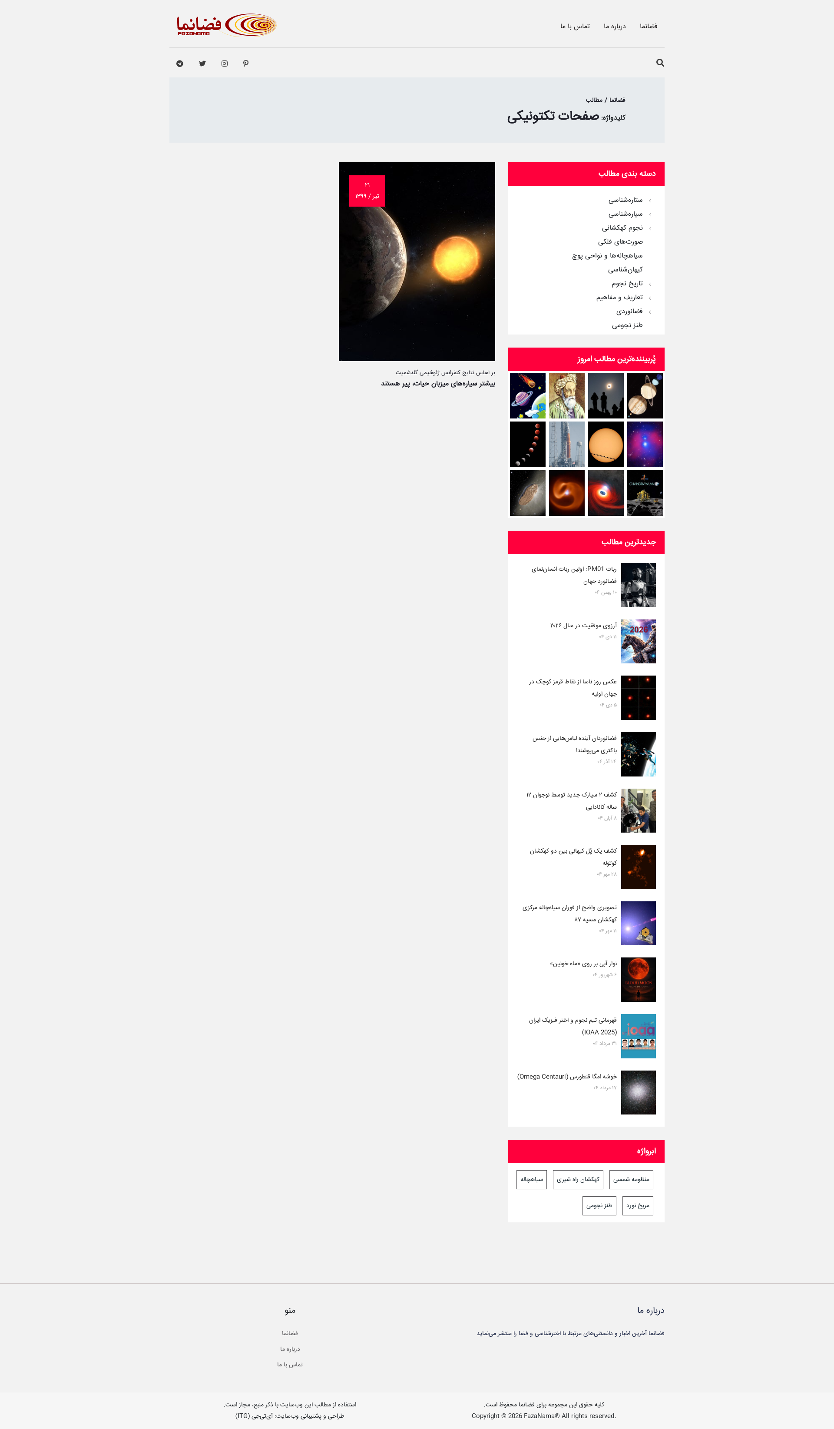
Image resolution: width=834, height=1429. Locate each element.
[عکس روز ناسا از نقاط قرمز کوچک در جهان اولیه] (638, 699)
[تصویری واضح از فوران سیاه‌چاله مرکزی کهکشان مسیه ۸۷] (638, 925)
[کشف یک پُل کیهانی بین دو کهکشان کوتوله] (638, 869)
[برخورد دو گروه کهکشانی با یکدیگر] (645, 444)
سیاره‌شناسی (626, 214)
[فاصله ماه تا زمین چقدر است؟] (645, 395)
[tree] (586, 260)
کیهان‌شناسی (625, 270)
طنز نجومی (627, 326)
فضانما (649, 26)
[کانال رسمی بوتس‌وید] (179, 64)
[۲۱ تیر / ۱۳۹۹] (417, 358)
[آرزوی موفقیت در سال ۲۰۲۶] (638, 643)
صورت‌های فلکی (620, 242)
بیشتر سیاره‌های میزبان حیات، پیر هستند (438, 383)
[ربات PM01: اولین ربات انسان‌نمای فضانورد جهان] (638, 587)
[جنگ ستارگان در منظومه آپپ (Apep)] (567, 493)
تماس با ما (575, 26)
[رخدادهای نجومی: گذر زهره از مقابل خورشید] (606, 444)
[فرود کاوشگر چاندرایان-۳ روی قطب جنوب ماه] (645, 493)
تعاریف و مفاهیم (619, 298)
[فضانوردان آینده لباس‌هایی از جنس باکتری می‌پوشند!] (638, 756)
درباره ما (615, 26)
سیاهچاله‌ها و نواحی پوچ (607, 256)
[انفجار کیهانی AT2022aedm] (606, 493)
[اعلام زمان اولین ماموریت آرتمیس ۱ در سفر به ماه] (567, 444)
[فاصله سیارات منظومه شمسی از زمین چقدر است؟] (528, 395)
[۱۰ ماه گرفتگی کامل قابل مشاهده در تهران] (528, 444)
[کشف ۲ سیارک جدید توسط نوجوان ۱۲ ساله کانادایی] (638, 813)
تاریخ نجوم (627, 284)
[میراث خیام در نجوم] (567, 395)
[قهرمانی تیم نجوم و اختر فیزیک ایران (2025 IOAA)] (638, 1038)
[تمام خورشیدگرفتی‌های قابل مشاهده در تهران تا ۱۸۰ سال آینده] (606, 395)
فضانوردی (629, 312)
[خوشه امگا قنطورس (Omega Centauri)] (638, 1094)
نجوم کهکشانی (622, 228)
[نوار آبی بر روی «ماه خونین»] (638, 981)
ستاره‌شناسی (626, 200)
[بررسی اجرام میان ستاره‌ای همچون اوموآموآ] (528, 493)
